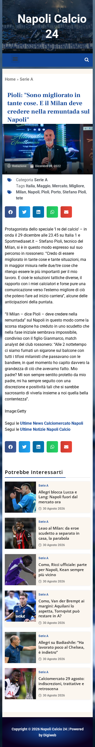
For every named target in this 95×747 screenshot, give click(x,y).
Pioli (45, 192)
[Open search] (87, 60)
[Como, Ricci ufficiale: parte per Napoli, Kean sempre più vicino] (20, 569)
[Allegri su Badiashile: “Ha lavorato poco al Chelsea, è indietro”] (20, 647)
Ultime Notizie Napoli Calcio (45, 429)
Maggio (43, 186)
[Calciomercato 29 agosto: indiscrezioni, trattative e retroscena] (20, 683)
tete (19, 198)
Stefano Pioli (74, 192)
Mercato (59, 186)
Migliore (76, 186)
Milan (21, 192)
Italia (30, 186)
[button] (15, 59)
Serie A (26, 79)
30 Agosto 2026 (54, 508)
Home (10, 79)
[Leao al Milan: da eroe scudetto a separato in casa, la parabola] (20, 533)
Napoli (34, 192)
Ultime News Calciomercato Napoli (51, 423)
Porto (56, 192)
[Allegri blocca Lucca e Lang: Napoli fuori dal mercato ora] (20, 497)
